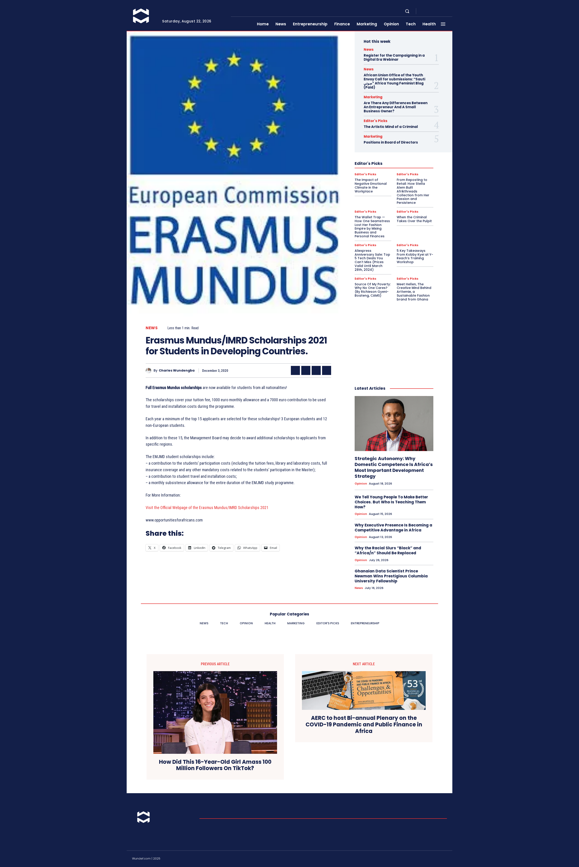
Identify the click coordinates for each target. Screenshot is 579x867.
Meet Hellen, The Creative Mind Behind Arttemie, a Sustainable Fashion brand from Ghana (414, 292)
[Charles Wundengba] (150, 370)
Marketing (373, 97)
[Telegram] (439, 11)
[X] (445, 11)
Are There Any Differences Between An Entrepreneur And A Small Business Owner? (395, 107)
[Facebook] (423, 11)
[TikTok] (434, 859)
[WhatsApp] (326, 370)
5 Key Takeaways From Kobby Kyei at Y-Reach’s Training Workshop (415, 256)
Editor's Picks (375, 120)
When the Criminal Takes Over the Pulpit (414, 219)
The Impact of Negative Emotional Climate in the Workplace (371, 185)
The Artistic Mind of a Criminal (391, 126)
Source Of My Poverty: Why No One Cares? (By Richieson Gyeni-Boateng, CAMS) (373, 290)
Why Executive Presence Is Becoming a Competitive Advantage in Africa (393, 527)
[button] (407, 11)
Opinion (361, 483)
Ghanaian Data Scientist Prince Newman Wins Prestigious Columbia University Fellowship (391, 576)
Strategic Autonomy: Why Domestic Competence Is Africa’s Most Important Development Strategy (394, 467)
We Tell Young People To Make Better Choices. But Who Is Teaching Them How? (391, 502)
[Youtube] (450, 11)
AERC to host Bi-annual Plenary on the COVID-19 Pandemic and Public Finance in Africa (364, 724)
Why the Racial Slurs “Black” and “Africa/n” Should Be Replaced (388, 550)
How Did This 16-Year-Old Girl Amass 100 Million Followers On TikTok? (215, 765)
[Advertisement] (394, 338)
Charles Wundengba (177, 370)
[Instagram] (429, 11)
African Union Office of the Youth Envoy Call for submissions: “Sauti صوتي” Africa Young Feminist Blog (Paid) (394, 81)
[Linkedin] (434, 11)
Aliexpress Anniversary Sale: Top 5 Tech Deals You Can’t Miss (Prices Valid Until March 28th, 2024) (372, 260)
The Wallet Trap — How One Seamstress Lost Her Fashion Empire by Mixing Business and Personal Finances (372, 226)
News (152, 328)
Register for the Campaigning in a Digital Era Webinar (394, 57)
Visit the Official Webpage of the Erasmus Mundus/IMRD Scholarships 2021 (207, 507)
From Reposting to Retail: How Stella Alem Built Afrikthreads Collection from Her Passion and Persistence (413, 191)
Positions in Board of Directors (391, 142)
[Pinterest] (316, 370)
